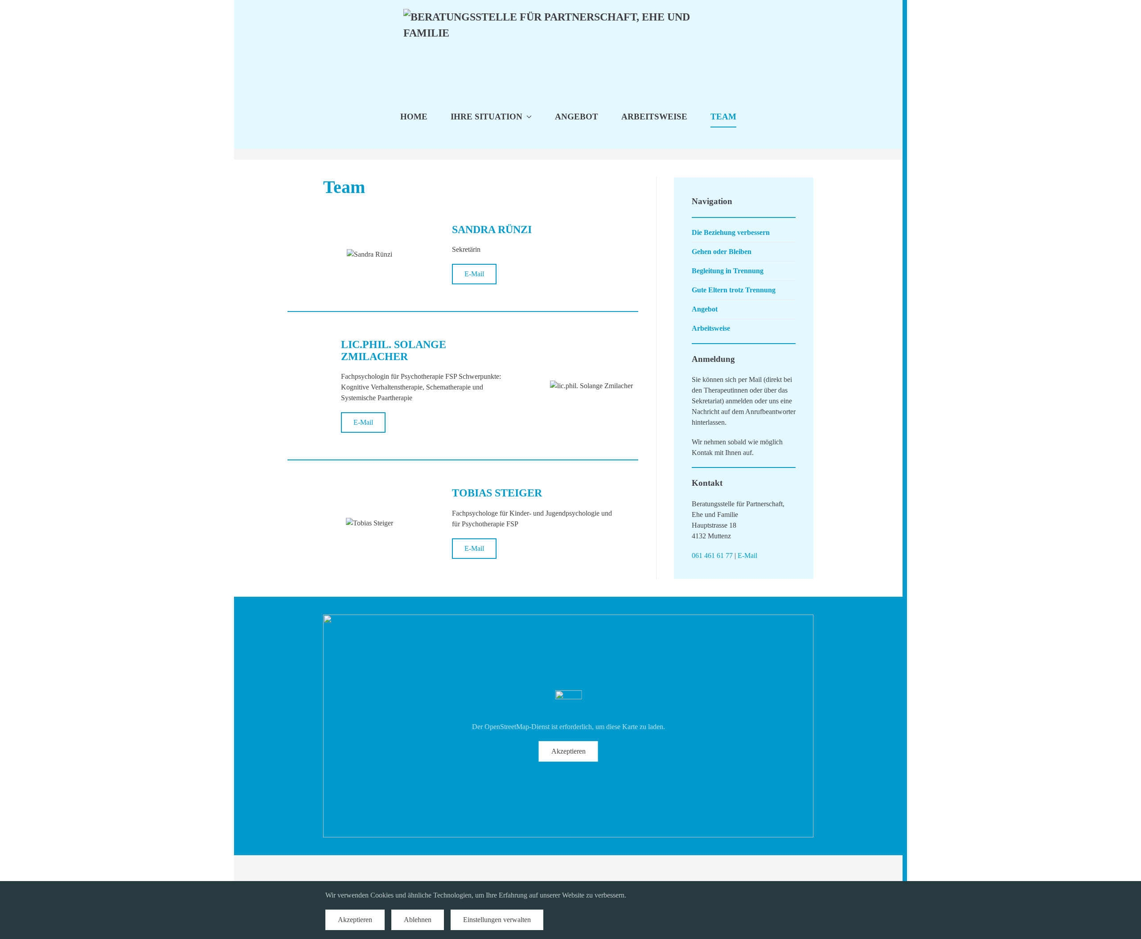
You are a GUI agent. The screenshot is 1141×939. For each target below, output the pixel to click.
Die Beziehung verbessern (731, 232)
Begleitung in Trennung (727, 271)
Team (723, 116)
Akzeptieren (568, 751)
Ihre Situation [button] (486, 116)
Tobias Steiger (497, 493)
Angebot (576, 116)
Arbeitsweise (654, 116)
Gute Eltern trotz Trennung (734, 290)
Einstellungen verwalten (497, 919)
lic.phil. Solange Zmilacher (393, 350)
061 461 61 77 (712, 555)
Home (413, 116)
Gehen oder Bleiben (721, 251)
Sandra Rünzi (492, 229)
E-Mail (474, 274)
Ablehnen (417, 919)
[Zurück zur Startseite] (568, 42)
